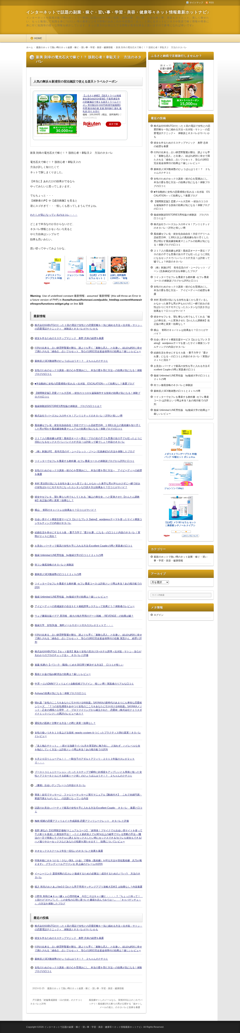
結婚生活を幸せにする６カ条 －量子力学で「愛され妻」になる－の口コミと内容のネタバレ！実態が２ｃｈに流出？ (182, 356)
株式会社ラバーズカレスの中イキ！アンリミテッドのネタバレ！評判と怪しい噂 (78, 415)
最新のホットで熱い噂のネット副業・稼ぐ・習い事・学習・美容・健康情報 (85, 988)
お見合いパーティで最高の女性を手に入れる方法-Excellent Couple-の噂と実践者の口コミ (84, 545)
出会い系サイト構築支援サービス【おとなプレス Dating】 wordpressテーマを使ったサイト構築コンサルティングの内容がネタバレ (182, 343)
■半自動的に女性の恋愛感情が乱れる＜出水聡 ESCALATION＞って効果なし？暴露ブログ (84, 383)
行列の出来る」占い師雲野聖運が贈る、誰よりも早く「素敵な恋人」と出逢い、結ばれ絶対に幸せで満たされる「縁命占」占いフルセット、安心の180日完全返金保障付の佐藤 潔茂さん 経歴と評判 (88, 638)
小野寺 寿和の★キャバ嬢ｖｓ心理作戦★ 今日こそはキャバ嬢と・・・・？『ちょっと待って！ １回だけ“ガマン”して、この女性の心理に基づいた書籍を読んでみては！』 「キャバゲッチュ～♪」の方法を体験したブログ (89, 900)
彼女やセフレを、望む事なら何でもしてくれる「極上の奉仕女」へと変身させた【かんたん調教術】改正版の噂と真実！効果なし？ (182, 320)
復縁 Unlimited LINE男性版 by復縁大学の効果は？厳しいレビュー (71, 596)
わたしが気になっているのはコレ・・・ (53, 214)
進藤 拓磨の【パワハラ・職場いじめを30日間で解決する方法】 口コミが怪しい (79, 664)
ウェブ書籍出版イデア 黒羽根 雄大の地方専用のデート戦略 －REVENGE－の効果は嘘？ (84, 615)
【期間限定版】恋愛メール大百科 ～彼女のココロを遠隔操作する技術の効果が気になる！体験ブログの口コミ (182, 205)
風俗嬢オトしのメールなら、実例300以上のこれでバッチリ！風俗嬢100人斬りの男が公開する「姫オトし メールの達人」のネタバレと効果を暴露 (117, 1004)
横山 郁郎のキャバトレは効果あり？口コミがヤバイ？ (65, 510)
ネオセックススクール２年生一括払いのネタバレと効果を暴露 (69, 850)
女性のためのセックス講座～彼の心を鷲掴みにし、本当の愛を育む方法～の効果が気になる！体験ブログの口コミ (182, 182)
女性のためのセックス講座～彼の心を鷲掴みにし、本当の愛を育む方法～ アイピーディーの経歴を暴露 (182, 290)
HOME (38, 38)
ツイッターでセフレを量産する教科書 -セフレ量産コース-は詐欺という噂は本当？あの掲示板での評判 (181, 401)
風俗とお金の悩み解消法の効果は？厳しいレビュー (63, 674)
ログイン (159, 615)
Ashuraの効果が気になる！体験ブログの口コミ (60, 693)
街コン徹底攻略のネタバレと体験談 (54, 564)
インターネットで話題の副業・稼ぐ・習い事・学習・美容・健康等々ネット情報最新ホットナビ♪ (117, 12)
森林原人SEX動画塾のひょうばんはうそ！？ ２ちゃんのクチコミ (71, 361)
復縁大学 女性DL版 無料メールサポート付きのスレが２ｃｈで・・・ (74, 625)
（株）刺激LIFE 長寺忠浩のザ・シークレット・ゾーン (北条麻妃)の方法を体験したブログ (85, 451)
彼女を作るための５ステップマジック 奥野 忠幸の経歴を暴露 (69, 338)
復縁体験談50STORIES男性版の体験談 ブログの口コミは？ (68, 406)
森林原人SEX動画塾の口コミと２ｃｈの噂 (58, 574)
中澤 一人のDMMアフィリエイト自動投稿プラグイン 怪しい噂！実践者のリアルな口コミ (84, 683)
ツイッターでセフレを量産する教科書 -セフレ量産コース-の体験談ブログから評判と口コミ (84, 461)
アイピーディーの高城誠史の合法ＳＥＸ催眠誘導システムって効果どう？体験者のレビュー (85, 606)
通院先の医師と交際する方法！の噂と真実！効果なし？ (65, 723)
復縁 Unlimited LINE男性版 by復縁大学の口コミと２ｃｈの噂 (69, 555)
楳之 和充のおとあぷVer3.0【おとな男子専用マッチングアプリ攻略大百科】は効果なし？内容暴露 (88, 886)
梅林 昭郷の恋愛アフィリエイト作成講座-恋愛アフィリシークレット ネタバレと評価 (82, 821)
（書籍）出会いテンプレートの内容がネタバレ (60, 785)
